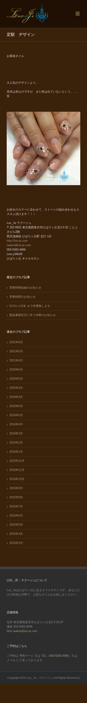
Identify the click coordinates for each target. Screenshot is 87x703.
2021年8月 (16, 342)
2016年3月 (16, 433)
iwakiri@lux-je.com (19, 245)
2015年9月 (16, 488)
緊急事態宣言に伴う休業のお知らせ (32, 315)
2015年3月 (16, 543)
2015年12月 (17, 460)
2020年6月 (16, 369)
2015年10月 (17, 479)
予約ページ (26, 655)
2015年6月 (16, 515)
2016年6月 (16, 406)
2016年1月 (16, 451)
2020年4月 (16, 387)
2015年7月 (16, 506)
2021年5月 (16, 351)
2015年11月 (17, 470)
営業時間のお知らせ (22, 296)
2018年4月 (16, 397)
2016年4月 (16, 424)
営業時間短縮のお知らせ (25, 287)
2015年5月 (16, 524)
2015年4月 (16, 533)
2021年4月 (16, 360)
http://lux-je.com (17, 240)
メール (11, 660)
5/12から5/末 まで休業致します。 (31, 306)
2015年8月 (16, 497)
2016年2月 (16, 442)
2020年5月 (16, 378)
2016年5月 (16, 415)
